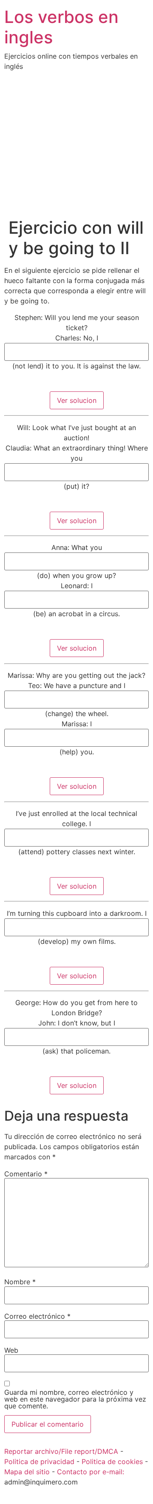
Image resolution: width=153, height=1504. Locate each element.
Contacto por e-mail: (90, 1471)
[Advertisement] (76, 150)
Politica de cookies (112, 1461)
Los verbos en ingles (61, 27)
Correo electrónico (37, 1316)
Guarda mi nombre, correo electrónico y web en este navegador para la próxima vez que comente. (75, 1399)
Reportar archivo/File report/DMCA (61, 1451)
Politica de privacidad (39, 1461)
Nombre (20, 1281)
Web (11, 1350)
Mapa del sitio (27, 1471)
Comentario (26, 1173)
